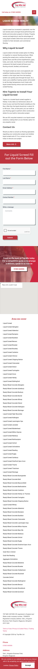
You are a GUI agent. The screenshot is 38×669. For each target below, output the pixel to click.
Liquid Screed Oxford (10, 443)
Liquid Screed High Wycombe (12, 414)
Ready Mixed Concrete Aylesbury (13, 388)
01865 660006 (19, 269)
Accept (28, 665)
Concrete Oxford (8, 577)
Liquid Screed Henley (10, 378)
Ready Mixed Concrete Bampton (13, 512)
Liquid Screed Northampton (12, 439)
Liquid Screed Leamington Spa (13, 421)
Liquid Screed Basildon (10, 338)
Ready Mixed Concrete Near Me (13, 530)
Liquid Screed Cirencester (11, 363)
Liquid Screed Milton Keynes (12, 432)
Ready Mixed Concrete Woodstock (14, 588)
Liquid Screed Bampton (10, 334)
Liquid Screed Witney (10, 505)
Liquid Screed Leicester (10, 425)
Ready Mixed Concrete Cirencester (14, 519)
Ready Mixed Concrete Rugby (12, 541)
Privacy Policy (13, 665)
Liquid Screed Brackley (10, 349)
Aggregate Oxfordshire (10, 559)
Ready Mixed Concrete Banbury (13, 392)
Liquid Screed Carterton (10, 352)
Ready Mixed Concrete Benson (13, 584)
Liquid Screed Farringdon (11, 370)
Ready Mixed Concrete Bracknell (13, 574)
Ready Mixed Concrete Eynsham (13, 592)
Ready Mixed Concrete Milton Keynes (15, 526)
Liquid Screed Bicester (10, 345)
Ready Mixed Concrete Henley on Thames (16, 494)
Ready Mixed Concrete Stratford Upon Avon (17, 545)
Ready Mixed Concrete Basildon (13, 515)
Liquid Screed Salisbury (10, 457)
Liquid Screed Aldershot (10, 330)
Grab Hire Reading (9, 555)
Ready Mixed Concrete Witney (12, 399)
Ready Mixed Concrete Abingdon (13, 385)
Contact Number (8, 197)
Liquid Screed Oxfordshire (11, 447)
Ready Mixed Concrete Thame (12, 548)
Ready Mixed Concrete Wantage (13, 410)
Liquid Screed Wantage (10, 472)
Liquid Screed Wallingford (11, 381)
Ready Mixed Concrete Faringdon (13, 497)
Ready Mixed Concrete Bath (12, 479)
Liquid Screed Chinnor (10, 356)
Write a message (8, 207)
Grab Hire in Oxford (9, 552)
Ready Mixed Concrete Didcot (12, 403)
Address (6, 650)
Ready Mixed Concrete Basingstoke (14, 476)
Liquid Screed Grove (9, 374)
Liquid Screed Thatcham (11, 468)
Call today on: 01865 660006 (11, 12)
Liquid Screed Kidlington (11, 417)
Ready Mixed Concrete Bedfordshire (14, 486)
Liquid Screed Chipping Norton (13, 359)
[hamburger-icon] (34, 12)
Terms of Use (7, 629)
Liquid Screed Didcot (9, 367)
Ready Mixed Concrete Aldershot (13, 508)
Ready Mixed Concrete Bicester (13, 566)
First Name (7, 169)
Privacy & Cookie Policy (20, 629)
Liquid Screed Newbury (10, 436)
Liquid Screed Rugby (9, 454)
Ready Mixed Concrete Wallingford (14, 581)
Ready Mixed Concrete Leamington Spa (16, 523)
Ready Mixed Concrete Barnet (12, 396)
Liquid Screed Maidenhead (11, 428)
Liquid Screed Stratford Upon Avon (14, 461)
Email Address (8, 188)
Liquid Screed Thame (10, 465)
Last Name (7, 178)
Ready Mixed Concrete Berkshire (13, 563)
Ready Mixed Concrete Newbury (13, 534)
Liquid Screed (7, 323)
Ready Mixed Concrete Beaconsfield (14, 483)
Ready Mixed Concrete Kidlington (13, 407)
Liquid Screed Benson (10, 341)
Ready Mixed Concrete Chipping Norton (15, 501)
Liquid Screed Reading (10, 450)
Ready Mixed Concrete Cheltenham (14, 570)
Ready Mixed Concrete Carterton (13, 490)
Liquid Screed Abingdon (10, 327)
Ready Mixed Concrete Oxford (12, 537)
